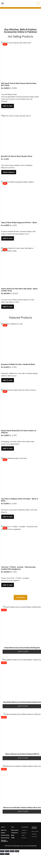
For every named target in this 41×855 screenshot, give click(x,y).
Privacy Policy (5, 835)
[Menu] (2, 3)
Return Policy (5, 837)
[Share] (12, 851)
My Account (14, 830)
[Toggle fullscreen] (7, 851)
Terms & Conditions (4, 841)
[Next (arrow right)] (7, 854)
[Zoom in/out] (2, 851)
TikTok (22, 835)
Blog (12, 835)
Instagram (24, 832)
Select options (9, 172)
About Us (4, 830)
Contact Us (14, 832)
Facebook (23, 830)
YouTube (23, 837)
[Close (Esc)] (17, 851)
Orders (3, 832)
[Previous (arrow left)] (2, 854)
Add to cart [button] (7, 106)
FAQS (12, 837)
